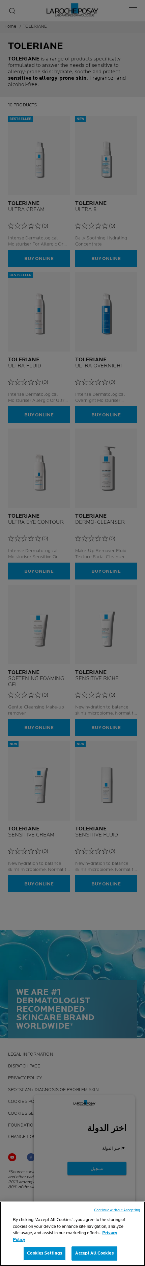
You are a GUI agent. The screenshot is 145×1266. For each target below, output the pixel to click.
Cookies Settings (44, 1253)
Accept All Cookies (94, 1253)
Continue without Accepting (117, 1210)
